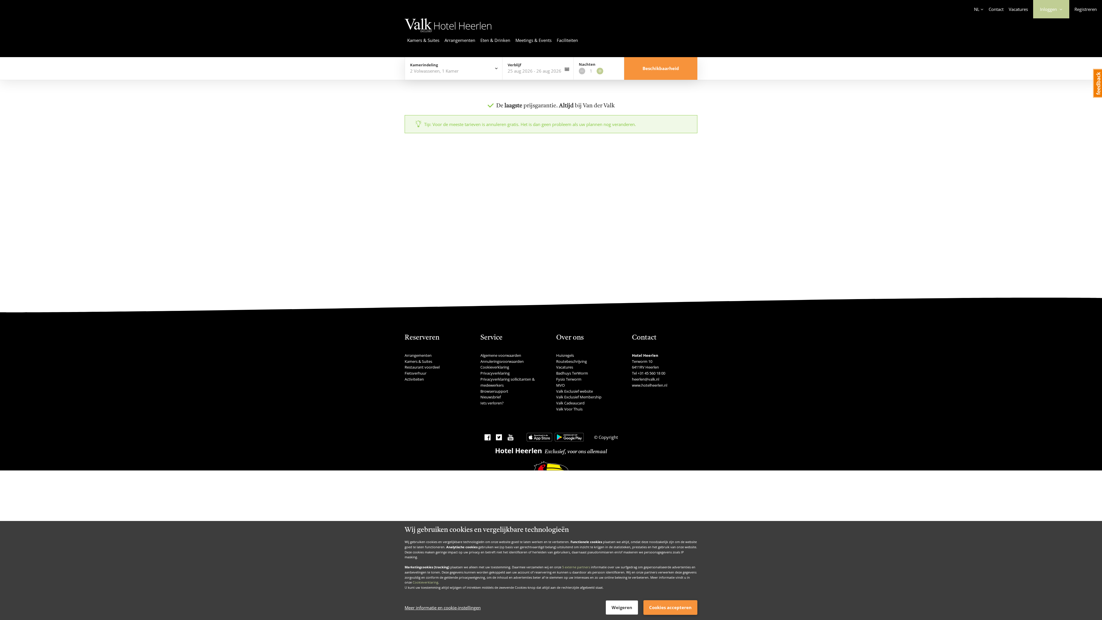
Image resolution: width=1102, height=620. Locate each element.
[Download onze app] (539, 437)
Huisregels (565, 355)
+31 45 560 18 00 (651, 373)
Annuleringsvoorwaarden (502, 361)
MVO (560, 385)
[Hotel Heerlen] (448, 33)
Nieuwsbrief (490, 397)
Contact (996, 9)
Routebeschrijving (571, 361)
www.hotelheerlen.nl (649, 385)
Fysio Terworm (568, 379)
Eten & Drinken (495, 40)
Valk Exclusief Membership (579, 397)
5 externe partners (576, 567)
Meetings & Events (533, 40)
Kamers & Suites (423, 40)
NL (976, 9)
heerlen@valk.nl (645, 379)
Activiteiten (414, 379)
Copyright (607, 437)
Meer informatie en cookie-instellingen (443, 608)
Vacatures (1018, 9)
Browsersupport (494, 391)
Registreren (1085, 9)
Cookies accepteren (670, 607)
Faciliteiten (567, 40)
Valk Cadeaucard (570, 403)
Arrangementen (460, 40)
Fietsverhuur (415, 373)
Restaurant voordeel (422, 367)
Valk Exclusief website (574, 391)
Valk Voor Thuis (569, 409)
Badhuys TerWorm (572, 373)
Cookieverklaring (425, 582)
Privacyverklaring (495, 373)
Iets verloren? (492, 403)
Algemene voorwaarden (500, 355)
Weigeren (622, 607)
